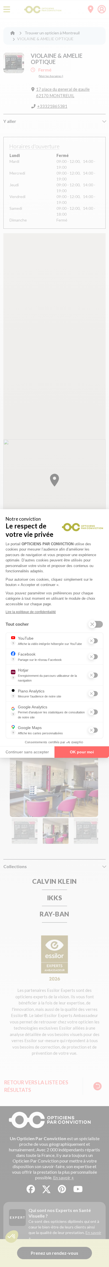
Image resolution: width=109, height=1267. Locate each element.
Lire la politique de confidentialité (31, 612)
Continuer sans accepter (27, 752)
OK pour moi (82, 752)
